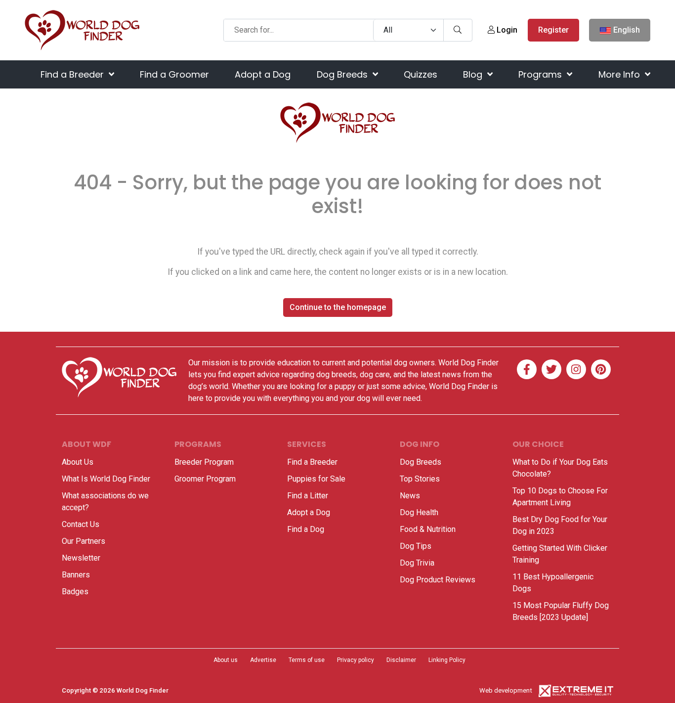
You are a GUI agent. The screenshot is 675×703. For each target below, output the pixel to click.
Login (506, 30)
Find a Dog (305, 529)
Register (553, 30)
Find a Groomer (174, 74)
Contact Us (80, 524)
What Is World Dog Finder (106, 478)
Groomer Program (205, 478)
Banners (76, 574)
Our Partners (83, 541)
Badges (75, 591)
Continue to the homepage (338, 307)
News (410, 495)
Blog (474, 74)
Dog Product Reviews (437, 579)
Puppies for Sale (316, 478)
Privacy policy (355, 660)
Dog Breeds (343, 74)
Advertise (263, 660)
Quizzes (420, 74)
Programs (541, 74)
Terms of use (307, 660)
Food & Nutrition (428, 529)
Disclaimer (401, 660)
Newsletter (81, 558)
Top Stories (420, 478)
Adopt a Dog (263, 74)
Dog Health (419, 512)
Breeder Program (204, 462)
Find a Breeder (73, 74)
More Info (620, 74)
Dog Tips (415, 546)
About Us (77, 462)
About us (225, 660)
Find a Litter (307, 495)
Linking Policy (446, 660)
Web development (505, 690)
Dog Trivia (417, 563)
